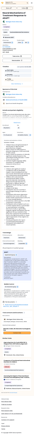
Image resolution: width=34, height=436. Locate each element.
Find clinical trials (6, 401)
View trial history (16, 84)
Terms (3, 429)
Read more (17, 122)
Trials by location (6, 404)
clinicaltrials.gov (13, 392)
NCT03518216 (6, 47)
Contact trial (17, 333)
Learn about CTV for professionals (11, 413)
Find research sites (7, 411)
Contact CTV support (7, 420)
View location (16, 60)
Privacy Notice (5, 426)
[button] (5, 32)
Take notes (16, 56)
